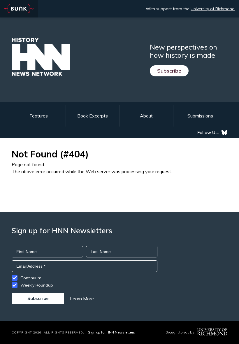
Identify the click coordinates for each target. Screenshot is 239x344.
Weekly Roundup (36, 285)
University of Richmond (213, 8)
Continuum (30, 277)
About (146, 116)
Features (38, 116)
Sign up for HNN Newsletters (111, 332)
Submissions (200, 116)
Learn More (82, 298)
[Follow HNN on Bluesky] (224, 132)
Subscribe (169, 70)
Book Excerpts (92, 116)
